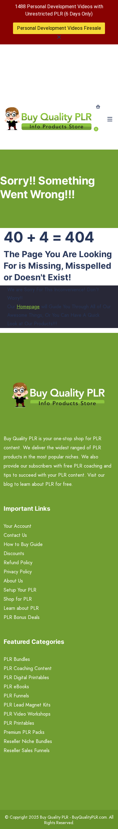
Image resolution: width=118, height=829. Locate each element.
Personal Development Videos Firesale (59, 28)
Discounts (14, 553)
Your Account (17, 526)
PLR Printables (19, 723)
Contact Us (15, 535)
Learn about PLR (21, 608)
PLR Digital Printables (26, 677)
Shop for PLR (18, 599)
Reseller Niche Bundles (28, 741)
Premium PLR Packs (24, 732)
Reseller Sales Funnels (27, 750)
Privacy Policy (18, 571)
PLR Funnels (16, 695)
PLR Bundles (17, 659)
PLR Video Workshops (27, 713)
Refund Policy (18, 562)
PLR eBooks (16, 686)
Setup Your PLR (20, 589)
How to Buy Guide (23, 544)
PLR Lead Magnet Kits (27, 704)
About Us (13, 580)
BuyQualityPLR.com (89, 817)
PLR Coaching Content (28, 668)
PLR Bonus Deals (22, 617)
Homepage (28, 306)
